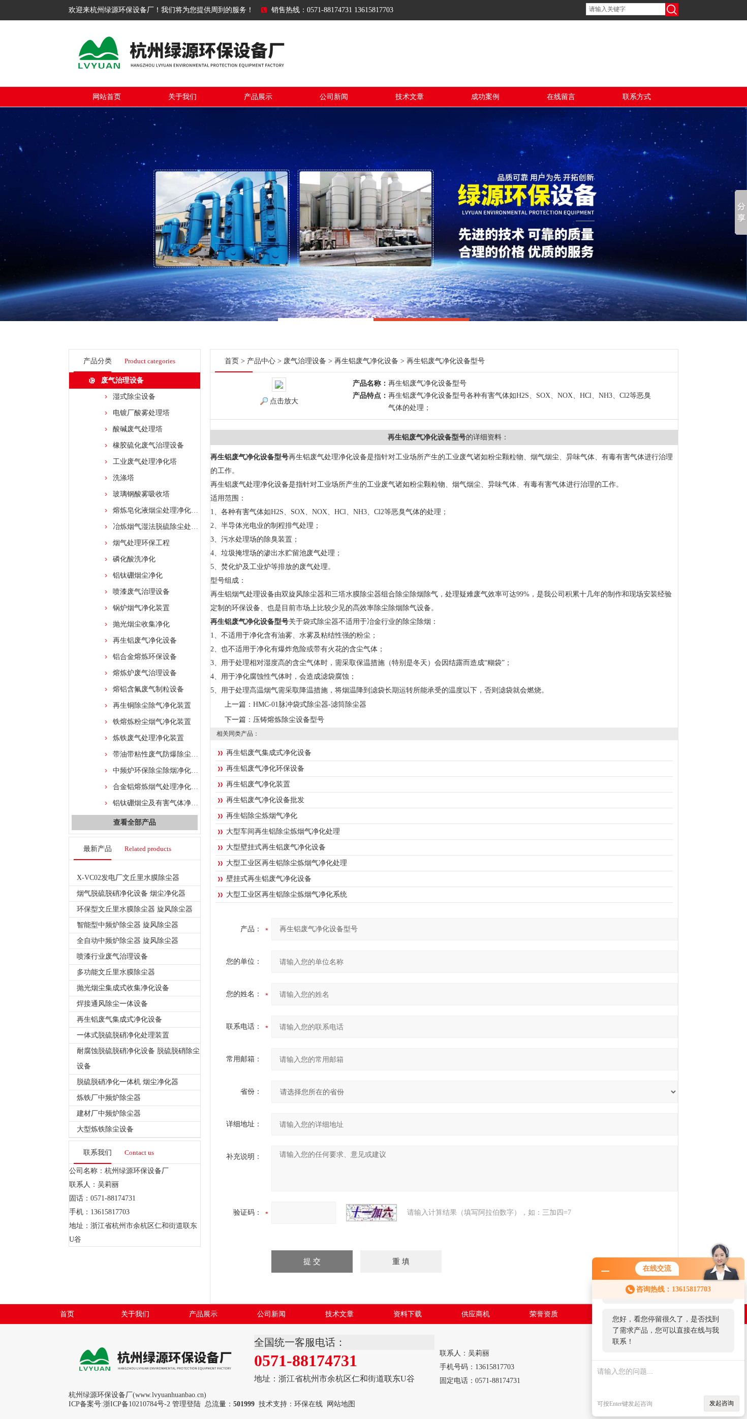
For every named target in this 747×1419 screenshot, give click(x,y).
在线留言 (561, 97)
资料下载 (407, 1314)
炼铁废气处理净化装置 (148, 738)
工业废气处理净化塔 (145, 461)
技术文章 (409, 97)
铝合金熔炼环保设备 (145, 656)
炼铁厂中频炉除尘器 (109, 1097)
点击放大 (284, 401)
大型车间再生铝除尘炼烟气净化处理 (283, 831)
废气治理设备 (122, 380)
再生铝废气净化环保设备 (265, 768)
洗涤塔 (123, 478)
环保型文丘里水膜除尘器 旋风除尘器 (135, 909)
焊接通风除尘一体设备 (112, 1003)
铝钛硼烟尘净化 (138, 575)
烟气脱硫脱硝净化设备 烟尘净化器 (131, 893)
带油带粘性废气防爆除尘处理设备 (166, 754)
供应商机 (475, 1314)
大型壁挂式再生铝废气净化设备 (276, 847)
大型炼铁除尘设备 (105, 1129)
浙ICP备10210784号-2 (136, 1404)
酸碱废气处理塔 (138, 429)
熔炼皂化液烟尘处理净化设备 (159, 510)
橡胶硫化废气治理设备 (148, 445)
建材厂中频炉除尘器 (109, 1113)
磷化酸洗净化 (134, 559)
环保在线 (308, 1404)
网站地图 (341, 1404)
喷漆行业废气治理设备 (112, 956)
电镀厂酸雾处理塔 (141, 413)
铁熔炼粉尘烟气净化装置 (152, 722)
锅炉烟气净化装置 (141, 608)
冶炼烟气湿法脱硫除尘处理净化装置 (170, 526)
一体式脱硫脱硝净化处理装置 (123, 1035)
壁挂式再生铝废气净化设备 (269, 878)
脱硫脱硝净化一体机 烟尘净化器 (127, 1082)
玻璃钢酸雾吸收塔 (141, 494)
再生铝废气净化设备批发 (265, 800)
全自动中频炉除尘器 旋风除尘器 (127, 940)
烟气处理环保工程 (141, 543)
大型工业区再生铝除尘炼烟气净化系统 (286, 894)
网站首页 (106, 97)
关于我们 (182, 97)
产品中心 (261, 361)
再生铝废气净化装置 (258, 784)
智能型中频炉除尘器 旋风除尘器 (127, 925)
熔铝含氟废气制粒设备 (148, 689)
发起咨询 (721, 1403)
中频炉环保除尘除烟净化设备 (159, 770)
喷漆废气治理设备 (141, 591)
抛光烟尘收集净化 (141, 624)
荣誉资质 (544, 1314)
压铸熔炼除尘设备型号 (288, 719)
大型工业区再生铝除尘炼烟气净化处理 (286, 863)
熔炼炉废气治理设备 (145, 673)
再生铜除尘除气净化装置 (152, 705)
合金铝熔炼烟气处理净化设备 (159, 787)
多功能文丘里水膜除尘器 (116, 972)
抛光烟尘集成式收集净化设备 (123, 988)
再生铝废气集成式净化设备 (119, 1019)
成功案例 (485, 97)
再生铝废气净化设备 (145, 640)
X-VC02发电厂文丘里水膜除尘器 (128, 877)
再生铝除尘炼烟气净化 (261, 815)
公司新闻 (334, 97)
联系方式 (636, 97)
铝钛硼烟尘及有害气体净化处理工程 (170, 803)
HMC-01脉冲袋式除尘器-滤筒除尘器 (309, 704)
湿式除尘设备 (134, 396)
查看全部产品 (134, 822)
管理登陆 (186, 1404)
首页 (232, 361)
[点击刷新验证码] (371, 1212)
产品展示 (258, 97)
